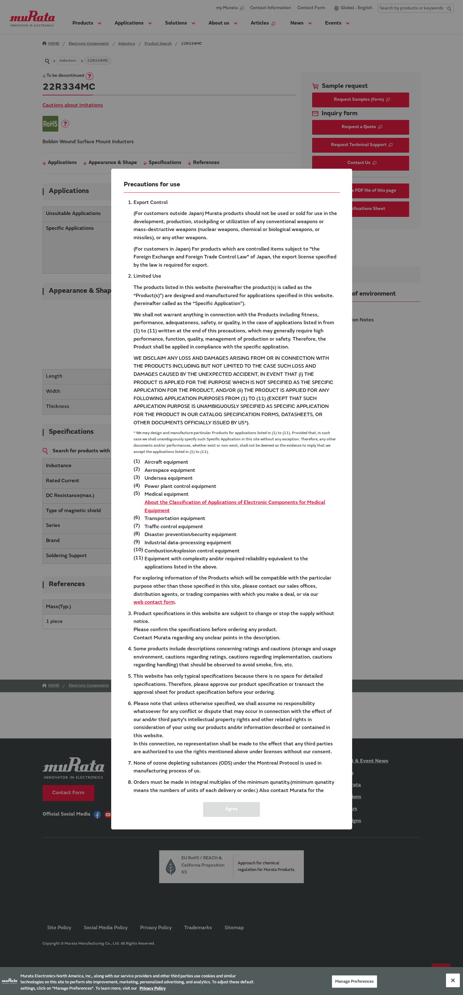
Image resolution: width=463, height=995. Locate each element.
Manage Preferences (354, 981)
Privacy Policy (153, 989)
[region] (231, 981)
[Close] (453, 980)
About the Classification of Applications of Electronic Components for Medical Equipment (235, 506)
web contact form (154, 602)
